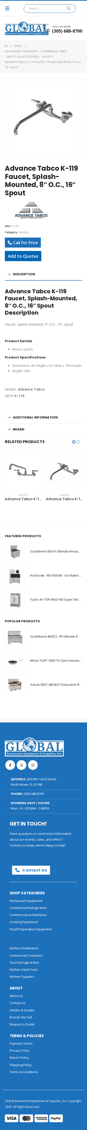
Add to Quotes (23, 256)
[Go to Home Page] (6, 46)
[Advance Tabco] (31, 210)
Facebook (10, 765)
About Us (16, 996)
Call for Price (25, 242)
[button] (9, 8)
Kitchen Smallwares (24, 948)
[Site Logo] (18, 28)
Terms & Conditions (24, 1072)
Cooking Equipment (24, 922)
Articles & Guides (22, 1010)
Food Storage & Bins (24, 962)
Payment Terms (21, 1043)
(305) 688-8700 (33, 794)
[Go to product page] (23, 471)
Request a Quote (22, 1024)
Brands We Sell (21, 1017)
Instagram (33, 765)
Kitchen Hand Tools (24, 969)
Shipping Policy (21, 1065)
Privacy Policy (19, 1050)
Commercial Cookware (26, 955)
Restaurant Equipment (26, 901)
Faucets (24, 232)
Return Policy (19, 1057)
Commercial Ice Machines (28, 915)
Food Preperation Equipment (31, 929)
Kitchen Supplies (22, 976)
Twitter (21, 765)
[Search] (69, 8)
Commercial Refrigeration (28, 908)
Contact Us (34, 870)
